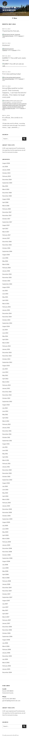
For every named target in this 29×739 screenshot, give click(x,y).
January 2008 (6, 584)
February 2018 (6, 209)
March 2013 (5, 382)
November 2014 (7, 316)
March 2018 (5, 205)
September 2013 (7, 362)
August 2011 (6, 444)
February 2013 (6, 385)
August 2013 (6, 365)
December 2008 (7, 548)
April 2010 (5, 496)
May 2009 (5, 532)
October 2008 (6, 555)
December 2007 (7, 587)
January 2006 (6, 653)
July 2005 (5, 659)
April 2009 (5, 535)
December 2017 (7, 212)
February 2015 (6, 307)
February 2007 (6, 620)
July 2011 (4, 447)
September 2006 (7, 636)
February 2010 (6, 502)
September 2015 (7, 284)
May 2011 (5, 453)
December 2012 (7, 391)
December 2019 (7, 179)
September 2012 (7, 401)
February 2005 (6, 666)
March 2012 (5, 421)
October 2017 (6, 218)
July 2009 (5, 525)
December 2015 (7, 274)
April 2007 (5, 613)
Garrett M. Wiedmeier (9, 9)
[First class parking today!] (11, 77)
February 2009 (6, 542)
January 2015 (6, 310)
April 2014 (5, 339)
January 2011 (6, 467)
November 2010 (7, 473)
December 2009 (7, 509)
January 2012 (6, 427)
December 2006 (7, 626)
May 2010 (5, 493)
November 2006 (7, 630)
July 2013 (5, 369)
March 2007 (5, 617)
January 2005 (6, 669)
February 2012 (6, 424)
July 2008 (5, 564)
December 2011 (6, 431)
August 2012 (6, 405)
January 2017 (6, 238)
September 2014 (7, 323)
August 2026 (6, 163)
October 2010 (6, 476)
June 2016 (5, 258)
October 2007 (6, 594)
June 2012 (5, 411)
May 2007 (5, 610)
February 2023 (6, 176)
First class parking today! (11, 74)
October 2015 (6, 281)
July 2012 (5, 408)
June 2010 (5, 489)
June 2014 (5, 333)
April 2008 (5, 574)
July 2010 (5, 486)
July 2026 (5, 166)
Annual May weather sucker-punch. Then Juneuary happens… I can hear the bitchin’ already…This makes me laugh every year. (14, 92)
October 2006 (6, 633)
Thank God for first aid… (11, 31)
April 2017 (5, 228)
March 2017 (5, 231)
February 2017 (6, 235)
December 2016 (7, 241)
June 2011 (5, 450)
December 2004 (7, 672)
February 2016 (6, 267)
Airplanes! (6, 45)
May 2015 (5, 297)
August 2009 (6, 522)
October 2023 (6, 173)
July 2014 (5, 329)
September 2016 (7, 251)
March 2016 (5, 264)
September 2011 (7, 440)
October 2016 (6, 248)
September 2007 (7, 597)
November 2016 (7, 245)
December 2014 (7, 313)
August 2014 (6, 326)
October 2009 (6, 515)
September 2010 (7, 480)
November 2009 (7, 512)
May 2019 (5, 186)
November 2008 (7, 551)
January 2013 (6, 388)
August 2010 (6, 483)
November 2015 (7, 277)
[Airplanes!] (8, 48)
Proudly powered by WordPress (10, 735)
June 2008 (5, 568)
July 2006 (5, 643)
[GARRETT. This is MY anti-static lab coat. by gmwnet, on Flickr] (14, 66)
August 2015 (6, 287)
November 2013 (7, 356)
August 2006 (6, 640)
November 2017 (7, 215)
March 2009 (5, 538)
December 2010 (7, 470)
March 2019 (5, 189)
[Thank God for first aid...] (11, 34)
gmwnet (21, 36)
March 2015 (5, 303)
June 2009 (5, 529)
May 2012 (5, 414)
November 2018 (7, 196)
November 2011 (6, 434)
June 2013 (5, 372)
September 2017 (7, 222)
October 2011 (6, 437)
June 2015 (5, 294)
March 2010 (5, 499)
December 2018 (7, 192)
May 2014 (5, 336)
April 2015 (5, 300)
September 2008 (7, 558)
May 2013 (5, 375)
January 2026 (6, 170)
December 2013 (7, 352)
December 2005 (7, 656)
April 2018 (5, 202)
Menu (15, 18)
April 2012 (5, 418)
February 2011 (6, 463)
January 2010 (6, 506)
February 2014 (6, 346)
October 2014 (6, 320)
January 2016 (6, 271)
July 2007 (5, 604)
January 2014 (6, 349)
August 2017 (6, 225)
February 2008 (6, 581)
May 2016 (5, 261)
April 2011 (5, 457)
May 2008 (5, 571)
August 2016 (6, 254)
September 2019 (7, 183)
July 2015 (5, 290)
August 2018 (6, 199)
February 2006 (6, 649)
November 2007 (7, 591)
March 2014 (5, 343)
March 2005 (5, 662)
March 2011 (5, 460)
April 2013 (5, 378)
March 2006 (5, 646)
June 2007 (5, 607)
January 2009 (6, 545)
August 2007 (6, 600)
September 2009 (7, 519)
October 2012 (6, 398)
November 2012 (7, 395)
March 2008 (5, 577)
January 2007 (6, 623)
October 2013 (6, 359)
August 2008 (6, 561)
